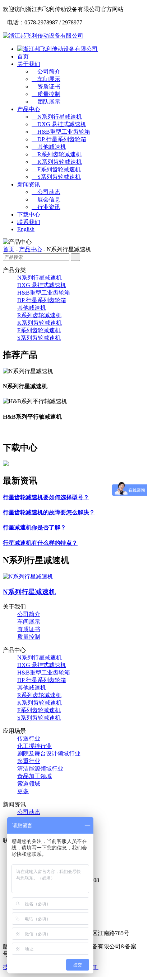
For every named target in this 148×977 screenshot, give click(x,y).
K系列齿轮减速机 (57, 162)
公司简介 (46, 71)
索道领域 (28, 784)
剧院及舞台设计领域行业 (48, 753)
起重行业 (28, 761)
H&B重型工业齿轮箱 (61, 132)
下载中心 (28, 214)
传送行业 (28, 738)
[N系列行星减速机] (28, 576)
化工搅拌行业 (34, 746)
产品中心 (28, 109)
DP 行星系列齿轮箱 (59, 139)
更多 (23, 791)
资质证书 (46, 87)
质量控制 (46, 94)
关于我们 (28, 64)
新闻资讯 (28, 184)
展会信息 (46, 199)
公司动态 (46, 192)
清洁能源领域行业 (40, 769)
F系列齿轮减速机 (56, 169)
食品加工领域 (34, 776)
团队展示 (46, 102)
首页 (23, 56)
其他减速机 (49, 147)
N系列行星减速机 (57, 117)
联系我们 (28, 222)
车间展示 (46, 79)
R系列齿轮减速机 (57, 154)
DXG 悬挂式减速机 (59, 124)
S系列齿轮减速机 (56, 177)
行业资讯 (46, 207)
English (25, 229)
